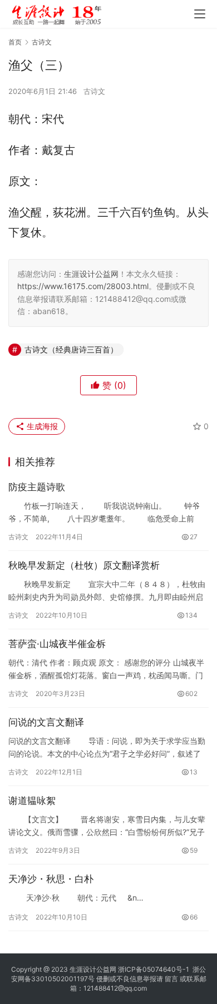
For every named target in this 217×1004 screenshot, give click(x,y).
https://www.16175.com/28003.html (83, 286)
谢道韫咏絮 (32, 800)
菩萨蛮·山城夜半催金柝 (57, 643)
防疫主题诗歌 (36, 487)
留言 (171, 979)
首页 (15, 42)
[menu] (199, 14)
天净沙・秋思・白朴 (50, 878)
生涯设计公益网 (91, 274)
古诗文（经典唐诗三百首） (71, 349)
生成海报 (41, 426)
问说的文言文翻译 (46, 722)
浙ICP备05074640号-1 (153, 969)
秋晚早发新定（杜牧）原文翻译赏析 (84, 565)
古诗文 (94, 91)
